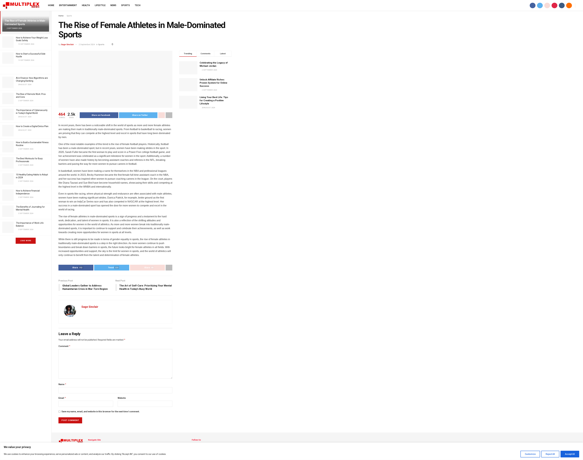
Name (62, 384)
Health (86, 5)
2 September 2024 (87, 44)
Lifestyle (100, 5)
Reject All (550, 454)
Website (122, 398)
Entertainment (68, 5)
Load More (25, 241)
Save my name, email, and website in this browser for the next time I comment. (100, 411)
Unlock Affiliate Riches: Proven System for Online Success (213, 82)
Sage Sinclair (67, 44)
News (113, 5)
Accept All (570, 454)
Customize (530, 454)
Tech (137, 5)
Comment (64, 346)
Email (62, 397)
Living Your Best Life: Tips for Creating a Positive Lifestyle (214, 100)
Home (51, 5)
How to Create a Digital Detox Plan (32, 126)
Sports (125, 5)
